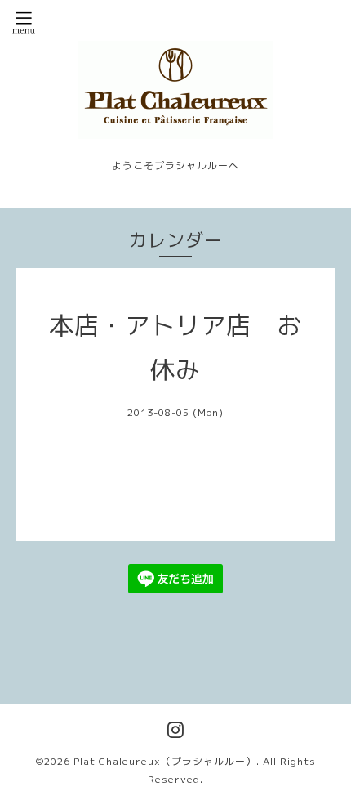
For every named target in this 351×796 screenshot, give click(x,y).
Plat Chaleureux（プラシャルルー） (164, 761)
